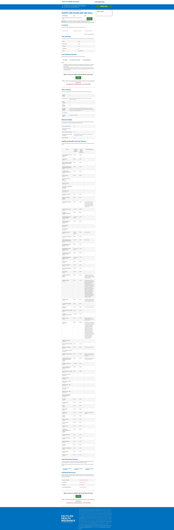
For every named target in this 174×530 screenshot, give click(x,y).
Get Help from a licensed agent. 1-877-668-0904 (75, 5)
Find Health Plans (99, 2)
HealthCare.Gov (94, 522)
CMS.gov (82, 517)
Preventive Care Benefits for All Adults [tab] (67, 469)
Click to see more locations (89, 34)
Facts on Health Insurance (70, 1)
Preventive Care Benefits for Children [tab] (89, 469)
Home (63, 10)
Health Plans (66, 10)
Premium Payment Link (83, 487)
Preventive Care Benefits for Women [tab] (78, 469)
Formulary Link (82, 484)
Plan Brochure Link (82, 482)
